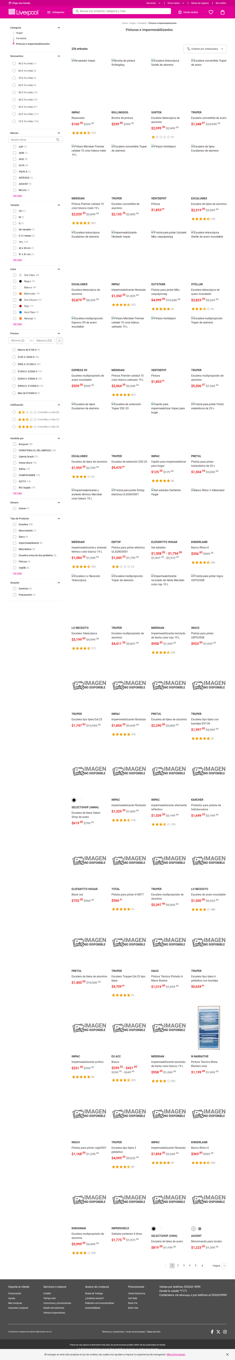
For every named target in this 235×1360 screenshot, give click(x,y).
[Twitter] (218, 1332)
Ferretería (21, 38)
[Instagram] (225, 1332)
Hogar (19, 32)
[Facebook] (212, 1332)
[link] (89, 97)
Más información (176, 1354)
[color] (74, 800)
